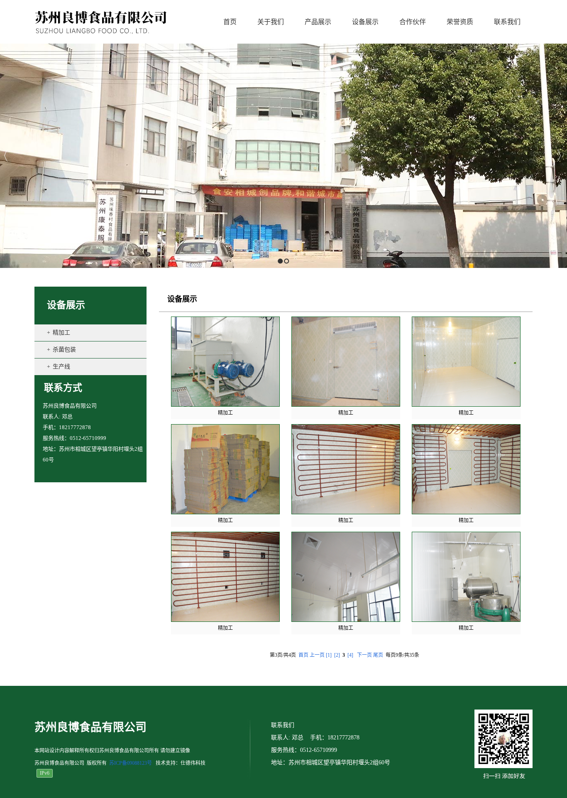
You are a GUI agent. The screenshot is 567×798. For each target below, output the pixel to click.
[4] (350, 655)
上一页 (317, 655)
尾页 (378, 655)
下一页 (364, 655)
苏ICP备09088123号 (130, 763)
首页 (303, 655)
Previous (6, 156)
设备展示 (66, 305)
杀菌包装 (64, 349)
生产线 (61, 366)
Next (558, 156)
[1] (329, 655)
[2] (337, 655)
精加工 (61, 332)
